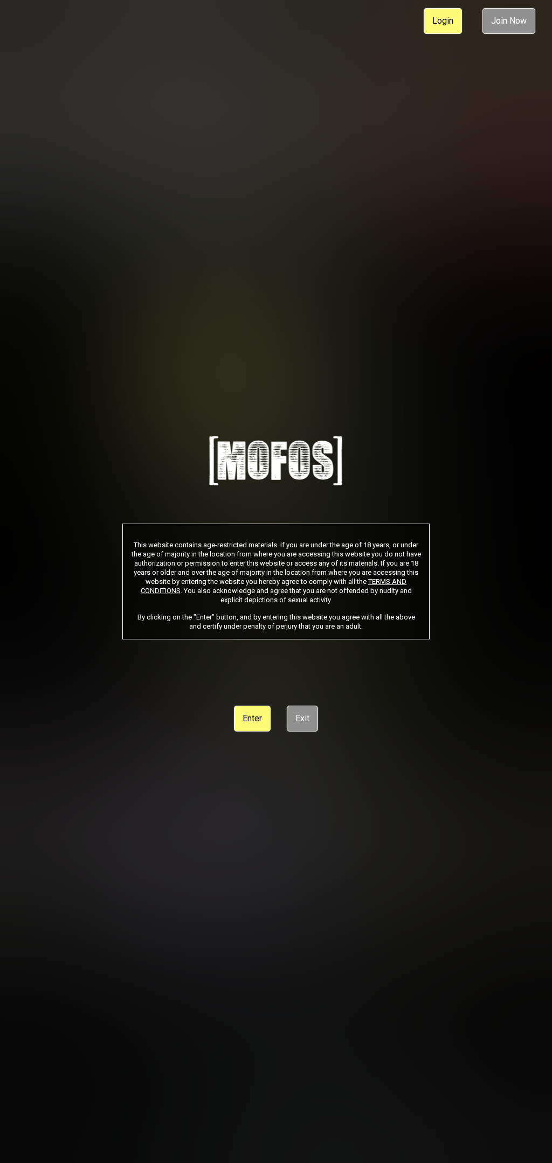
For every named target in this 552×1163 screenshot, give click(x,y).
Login (442, 21)
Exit (302, 718)
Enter (252, 718)
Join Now (509, 21)
